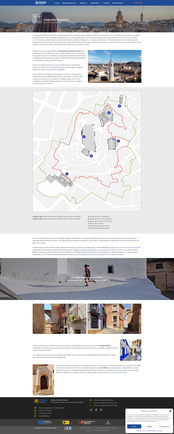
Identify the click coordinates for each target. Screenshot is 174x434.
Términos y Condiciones (101, 430)
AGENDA (106, 3)
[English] (138, 2)
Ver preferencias (164, 426)
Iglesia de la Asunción (89, 250)
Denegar (149, 426)
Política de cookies (141, 430)
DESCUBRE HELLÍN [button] (68, 3)
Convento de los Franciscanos (131, 247)
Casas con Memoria (120, 372)
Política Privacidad (151, 430)
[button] (170, 411)
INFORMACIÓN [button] (117, 3)
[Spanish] (136, 2)
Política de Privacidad (102, 428)
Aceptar (134, 426)
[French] (140, 2)
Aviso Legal (159, 430)
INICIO (57, 3)
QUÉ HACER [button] (95, 3)
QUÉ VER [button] (83, 3)
